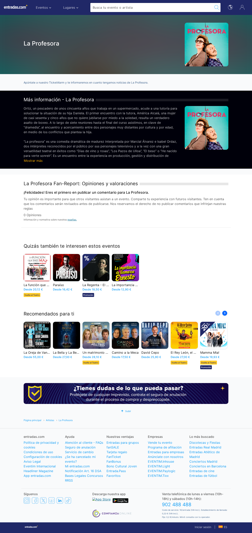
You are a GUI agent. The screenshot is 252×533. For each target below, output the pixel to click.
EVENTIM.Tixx (158, 476)
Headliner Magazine (38, 471)
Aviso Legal (32, 461)
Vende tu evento (160, 443)
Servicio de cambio (79, 452)
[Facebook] (35, 500)
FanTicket (114, 457)
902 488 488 (176, 504)
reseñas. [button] (72, 219)
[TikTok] (68, 500)
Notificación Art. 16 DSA (83, 471)
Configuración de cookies (43, 457)
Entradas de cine (201, 471)
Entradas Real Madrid (205, 447)
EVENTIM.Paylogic (161, 471)
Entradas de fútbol (203, 476)
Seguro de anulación (80, 447)
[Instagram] (27, 500)
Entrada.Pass (116, 471)
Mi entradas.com (77, 466)
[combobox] (151, 7)
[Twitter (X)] (43, 500)
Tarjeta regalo (117, 452)
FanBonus (114, 461)
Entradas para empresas (166, 452)
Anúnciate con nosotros (165, 457)
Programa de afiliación (165, 447)
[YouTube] (51, 500)
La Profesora (66, 420)
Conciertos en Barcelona (207, 466)
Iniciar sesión (203, 527)
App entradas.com (37, 476)
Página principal (32, 420)
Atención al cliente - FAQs (84, 443)
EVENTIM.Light (159, 466)
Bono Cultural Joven (122, 466)
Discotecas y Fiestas (204, 443)
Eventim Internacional (40, 466)
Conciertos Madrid (203, 461)
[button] (224, 313)
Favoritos (113, 476)
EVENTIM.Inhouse (161, 461)
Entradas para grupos (123, 443)
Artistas (50, 420)
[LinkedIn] (60, 500)
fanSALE (113, 447)
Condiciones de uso (38, 452)
